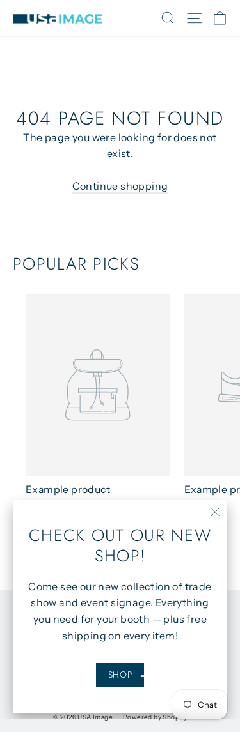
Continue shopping (120, 185)
